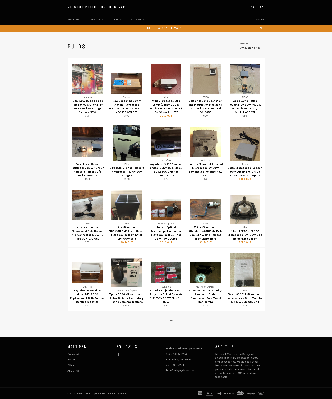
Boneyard (74, 19)
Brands (95, 19)
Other (115, 19)
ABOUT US (135, 19)
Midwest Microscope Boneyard (97, 7)
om (192, 370)
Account (260, 19)
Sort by (244, 43)
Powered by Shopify (118, 393)
